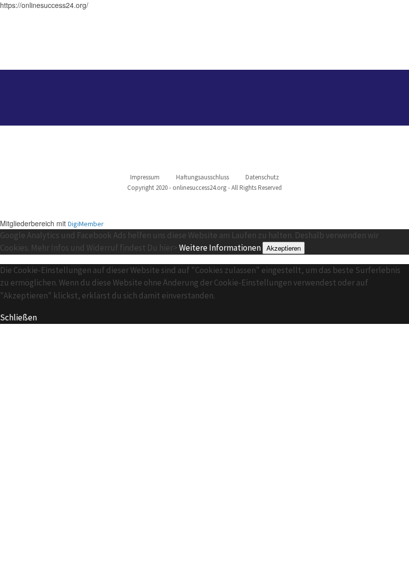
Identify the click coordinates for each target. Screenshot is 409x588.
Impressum (145, 177)
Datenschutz (262, 177)
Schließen (18, 317)
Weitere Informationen (220, 247)
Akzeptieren (283, 248)
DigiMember (86, 223)
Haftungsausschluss (202, 177)
